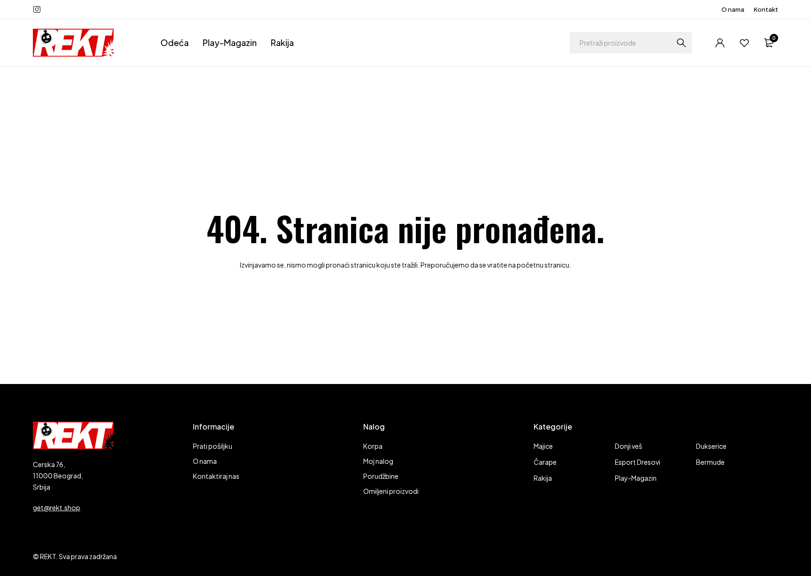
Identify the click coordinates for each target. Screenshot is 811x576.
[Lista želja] (744, 43)
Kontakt (766, 9)
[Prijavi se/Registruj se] (720, 43)
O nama (732, 9)
